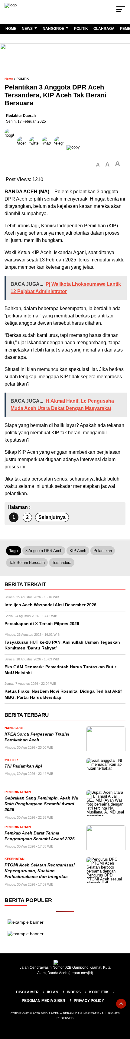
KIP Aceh (78, 550)
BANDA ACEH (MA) (27, 191)
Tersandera (61, 562)
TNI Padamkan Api (24, 766)
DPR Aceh (16, 198)
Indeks (74, 992)
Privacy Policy (89, 1001)
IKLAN (52, 992)
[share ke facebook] (23, 147)
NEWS (27, 28)
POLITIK (81, 28)
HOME (10, 28)
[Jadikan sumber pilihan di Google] (11, 147)
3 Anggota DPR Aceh (43, 550)
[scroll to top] (121, 1004)
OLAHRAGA (104, 28)
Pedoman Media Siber (43, 1001)
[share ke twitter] (35, 147)
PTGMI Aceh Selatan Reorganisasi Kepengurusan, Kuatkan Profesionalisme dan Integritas (40, 871)
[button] (98, 164)
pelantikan (102, 550)
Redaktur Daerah (21, 116)
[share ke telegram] (59, 147)
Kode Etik (99, 992)
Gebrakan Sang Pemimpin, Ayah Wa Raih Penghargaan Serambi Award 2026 (41, 804)
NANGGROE (53, 28)
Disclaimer (27, 992)
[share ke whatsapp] (48, 147)
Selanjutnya (52, 517)
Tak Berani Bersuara (27, 562)
